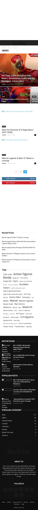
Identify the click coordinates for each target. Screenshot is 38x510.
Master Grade (8, 304)
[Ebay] (11, 490)
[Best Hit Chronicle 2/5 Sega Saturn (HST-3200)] (19, 118)
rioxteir (4, 84)
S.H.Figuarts (27, 317)
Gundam (23, 284)
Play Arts (12, 313)
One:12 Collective (24, 310)
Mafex (6, 301)
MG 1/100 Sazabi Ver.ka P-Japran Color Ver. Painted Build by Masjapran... (24, 382)
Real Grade (29, 314)
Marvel (14, 301)
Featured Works (17, 502)
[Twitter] (16, 495)
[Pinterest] (26, 490)
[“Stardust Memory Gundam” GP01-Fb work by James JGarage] (7, 403)
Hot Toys (27, 294)
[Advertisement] (19, 20)
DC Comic (24, 278)
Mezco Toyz (17, 307)
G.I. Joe (5, 284)
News (9, 48)
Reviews (32, 502)
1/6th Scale (7, 274)
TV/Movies (16, 504)
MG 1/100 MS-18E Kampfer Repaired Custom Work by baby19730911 (21, 347)
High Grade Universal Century (13, 294)
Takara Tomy (8, 327)
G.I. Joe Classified (13, 284)
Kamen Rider (15, 297)
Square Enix (7, 320)
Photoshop (6, 313)
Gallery (9, 502)
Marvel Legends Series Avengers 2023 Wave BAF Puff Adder (18, 248)
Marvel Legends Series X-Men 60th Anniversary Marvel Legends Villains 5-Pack (19, 242)
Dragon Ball (7, 281)
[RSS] (32, 490)
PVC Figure (20, 314)
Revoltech (6, 317)
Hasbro (6, 288)
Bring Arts (16, 278)
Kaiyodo (5, 297)
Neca (15, 310)
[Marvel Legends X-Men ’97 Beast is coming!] (19, 147)
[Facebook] (16, 490)
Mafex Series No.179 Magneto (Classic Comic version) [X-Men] (18, 254)
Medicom (7, 307)
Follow (32, 178)
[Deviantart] (5, 490)
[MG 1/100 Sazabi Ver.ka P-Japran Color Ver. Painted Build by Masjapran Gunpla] (7, 382)
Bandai (7, 277)
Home (3, 48)
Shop (22, 504)
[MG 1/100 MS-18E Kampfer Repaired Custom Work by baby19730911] (7, 351)
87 (16, 172)
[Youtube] (22, 495)
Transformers (19, 327)
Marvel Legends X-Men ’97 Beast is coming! (15, 237)
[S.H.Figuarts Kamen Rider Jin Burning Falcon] (15, 98)
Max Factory (19, 304)
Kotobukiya (26, 297)
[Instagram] (21, 490)
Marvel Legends (26, 301)
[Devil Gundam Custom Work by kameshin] (7, 368)
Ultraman (29, 327)
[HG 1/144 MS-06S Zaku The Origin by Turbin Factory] (7, 358)
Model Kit (27, 307)
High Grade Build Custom (18, 288)
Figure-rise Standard (26, 281)
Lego (32, 297)
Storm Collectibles (25, 323)
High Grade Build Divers (12, 291)
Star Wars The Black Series (10, 323)
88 (20, 172)
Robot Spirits (15, 317)
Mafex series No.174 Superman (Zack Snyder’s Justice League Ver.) (18, 261)
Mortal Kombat (8, 310)
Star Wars (17, 320)
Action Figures (22, 274)
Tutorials (25, 502)
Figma (15, 281)
